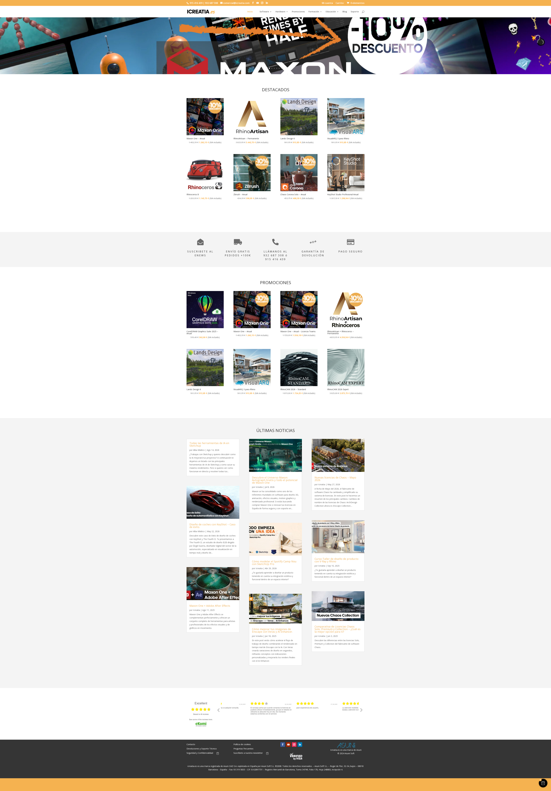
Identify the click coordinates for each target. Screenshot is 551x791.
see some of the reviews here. (201, 719)
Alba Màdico (199, 450)
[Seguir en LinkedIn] (300, 744)
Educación (331, 12)
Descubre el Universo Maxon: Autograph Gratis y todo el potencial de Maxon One (274, 480)
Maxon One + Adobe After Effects (209, 605)
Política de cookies (242, 744)
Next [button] (361, 710)
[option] (244, 712)
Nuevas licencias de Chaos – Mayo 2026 (335, 479)
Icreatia (196, 610)
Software (264, 12)
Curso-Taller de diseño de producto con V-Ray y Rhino (336, 560)
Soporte (355, 12)
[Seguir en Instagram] (294, 744)
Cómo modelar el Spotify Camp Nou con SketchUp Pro (274, 563)
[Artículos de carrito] (217, 754)
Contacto (191, 744)
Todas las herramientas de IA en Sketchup (209, 444)
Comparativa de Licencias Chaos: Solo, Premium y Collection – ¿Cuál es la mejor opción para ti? (337, 629)
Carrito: (340, 3)
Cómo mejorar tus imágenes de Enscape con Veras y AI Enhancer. (272, 630)
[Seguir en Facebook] (282, 744)
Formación (314, 12)
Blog (345, 12)
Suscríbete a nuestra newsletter (248, 753)
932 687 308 (211, 3)
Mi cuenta (327, 3)
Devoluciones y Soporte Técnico (202, 749)
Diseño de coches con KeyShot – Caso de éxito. (212, 526)
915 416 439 (195, 3)
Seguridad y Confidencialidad (200, 753)
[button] (543, 783)
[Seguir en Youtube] (288, 744)
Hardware (280, 12)
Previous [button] (218, 710)
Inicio (250, 12)
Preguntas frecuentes (243, 749)
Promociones (298, 12)
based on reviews (201, 714)
